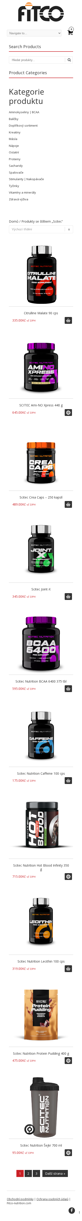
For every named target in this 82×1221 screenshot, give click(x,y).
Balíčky (13, 119)
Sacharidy (16, 166)
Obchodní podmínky (20, 1199)
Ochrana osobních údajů (52, 1199)
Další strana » (55, 1173)
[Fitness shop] (41, 20)
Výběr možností (68, 412)
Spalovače (16, 172)
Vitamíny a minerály (22, 192)
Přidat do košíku (68, 320)
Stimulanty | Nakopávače (26, 179)
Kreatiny (14, 132)
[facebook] (71, 1210)
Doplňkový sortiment (23, 125)
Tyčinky (14, 186)
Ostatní (14, 152)
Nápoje (14, 146)
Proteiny (14, 159)
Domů (13, 221)
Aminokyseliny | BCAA (24, 112)
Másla (13, 139)
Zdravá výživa (18, 199)
